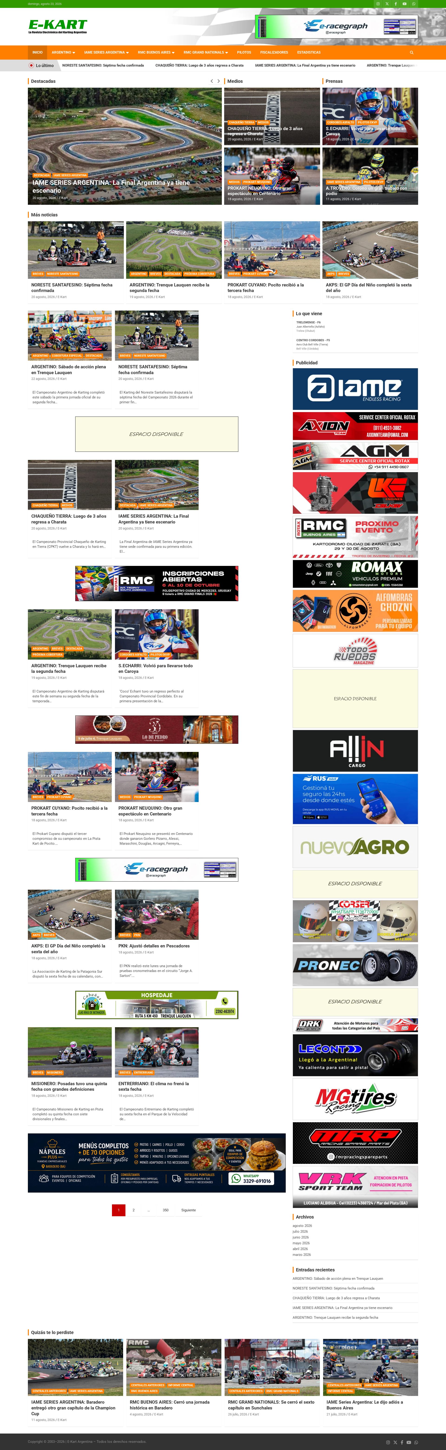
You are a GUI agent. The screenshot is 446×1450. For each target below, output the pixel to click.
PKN (137, 935)
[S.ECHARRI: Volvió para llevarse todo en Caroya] (157, 634)
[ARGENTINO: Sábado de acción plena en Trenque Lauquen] (70, 335)
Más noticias (44, 215)
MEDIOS (263, 122)
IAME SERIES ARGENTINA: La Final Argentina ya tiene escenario (211, 65)
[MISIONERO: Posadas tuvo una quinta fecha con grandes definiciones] (70, 1052)
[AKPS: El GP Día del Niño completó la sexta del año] (70, 914)
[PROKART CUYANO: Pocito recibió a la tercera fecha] (70, 777)
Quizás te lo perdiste (52, 1332)
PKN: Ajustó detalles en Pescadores (154, 946)
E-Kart (63, 198)
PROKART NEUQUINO (257, 182)
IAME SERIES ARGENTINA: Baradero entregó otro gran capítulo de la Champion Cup (73, 1407)
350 (165, 1210)
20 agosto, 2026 (239, 139)
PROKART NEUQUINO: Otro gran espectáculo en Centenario (260, 191)
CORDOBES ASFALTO (340, 122)
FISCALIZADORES (274, 52)
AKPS (330, 274)
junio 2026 (301, 1237)
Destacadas (43, 81)
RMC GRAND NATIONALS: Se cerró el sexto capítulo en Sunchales (271, 1405)
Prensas (334, 81)
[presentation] (212, 81)
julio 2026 (300, 1231)
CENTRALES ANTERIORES (49, 1391)
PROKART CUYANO (255, 274)
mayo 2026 (301, 1243)
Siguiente (188, 1210)
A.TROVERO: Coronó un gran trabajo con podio (366, 191)
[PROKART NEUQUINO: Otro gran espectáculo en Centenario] (157, 777)
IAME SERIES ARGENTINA (104, 52)
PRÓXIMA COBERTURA (102, 183)
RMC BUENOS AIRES (154, 52)
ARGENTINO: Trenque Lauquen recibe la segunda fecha (316, 65)
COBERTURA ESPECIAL (67, 355)
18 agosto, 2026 (239, 199)
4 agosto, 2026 (140, 1414)
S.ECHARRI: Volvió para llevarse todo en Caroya (366, 131)
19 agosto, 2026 (44, 198)
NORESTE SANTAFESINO (62, 274)
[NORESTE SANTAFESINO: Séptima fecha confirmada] (157, 335)
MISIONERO (54, 1072)
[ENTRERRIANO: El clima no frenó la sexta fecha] (157, 1052)
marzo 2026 (302, 1255)
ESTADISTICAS (309, 52)
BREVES (58, 183)
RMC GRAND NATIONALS (204, 52)
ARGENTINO (61, 52)
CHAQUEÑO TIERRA (241, 122)
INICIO (38, 52)
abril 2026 (300, 1249)
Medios (235, 81)
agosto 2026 (302, 1226)
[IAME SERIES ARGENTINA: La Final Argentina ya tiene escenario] (157, 485)
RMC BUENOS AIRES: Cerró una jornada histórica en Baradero (170, 1405)
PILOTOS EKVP (367, 122)
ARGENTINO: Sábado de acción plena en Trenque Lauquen (68, 369)
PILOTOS (244, 52)
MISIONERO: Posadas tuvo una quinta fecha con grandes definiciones (69, 1086)
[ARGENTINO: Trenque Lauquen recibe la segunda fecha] (70, 634)
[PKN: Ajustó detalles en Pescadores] (157, 914)
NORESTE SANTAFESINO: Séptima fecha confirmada (152, 369)
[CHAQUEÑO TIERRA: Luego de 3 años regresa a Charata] (70, 485)
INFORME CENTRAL (180, 1385)
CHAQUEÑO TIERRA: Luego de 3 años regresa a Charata (105, 65)
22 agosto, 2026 (43, 379)
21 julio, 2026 (336, 1414)
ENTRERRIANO (143, 1072)
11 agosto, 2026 (337, 199)
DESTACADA (75, 183)
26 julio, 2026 (237, 1414)
